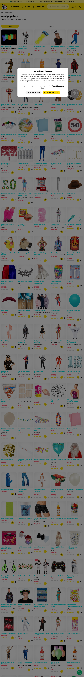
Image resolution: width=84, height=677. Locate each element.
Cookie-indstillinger (33, 92)
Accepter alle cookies (51, 92)
